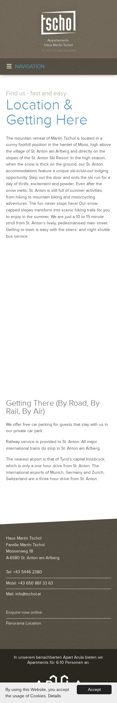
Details (54, 695)
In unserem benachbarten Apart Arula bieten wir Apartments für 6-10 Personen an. (58, 660)
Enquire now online (24, 612)
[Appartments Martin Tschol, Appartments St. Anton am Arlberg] (58, 29)
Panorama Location (23, 623)
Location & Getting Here (47, 112)
